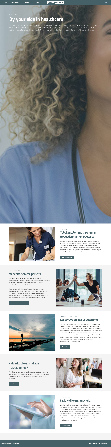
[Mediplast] (55, 2)
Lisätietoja (16, 443)
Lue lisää (65, 347)
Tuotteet (27, 2)
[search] (100, 2)
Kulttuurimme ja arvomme (19, 303)
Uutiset (37, 2)
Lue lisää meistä (67, 257)
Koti (6, 2)
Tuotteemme (66, 425)
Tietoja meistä (15, 2)
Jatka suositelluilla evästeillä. (98, 443)
